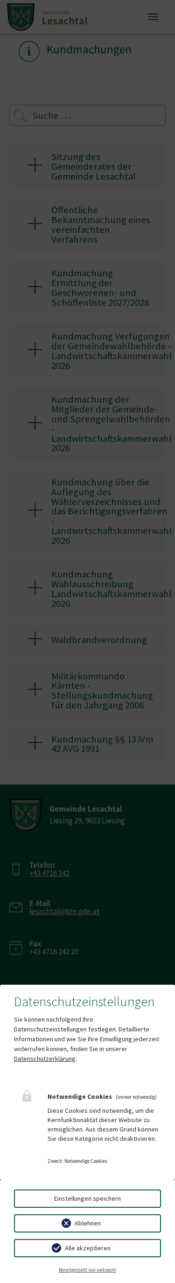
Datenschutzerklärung (45, 1058)
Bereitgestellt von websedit (87, 1270)
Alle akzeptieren (88, 1248)
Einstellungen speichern (87, 1198)
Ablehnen (88, 1223)
